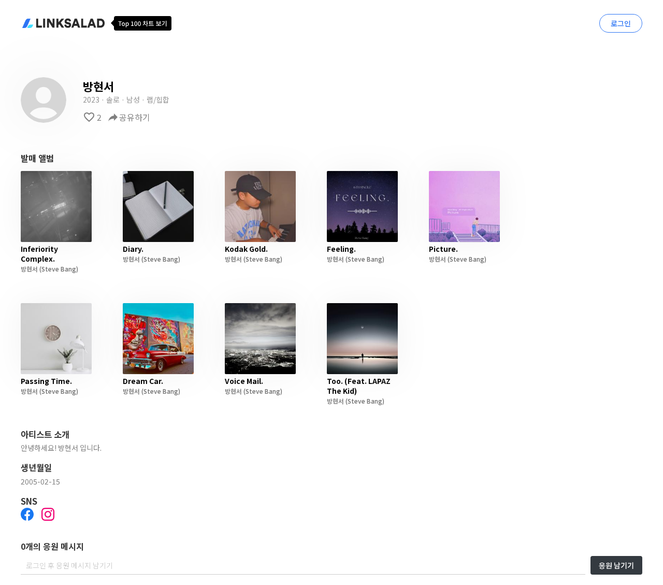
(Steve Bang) (58, 268)
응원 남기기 (616, 565)
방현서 (29, 268)
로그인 (621, 23)
